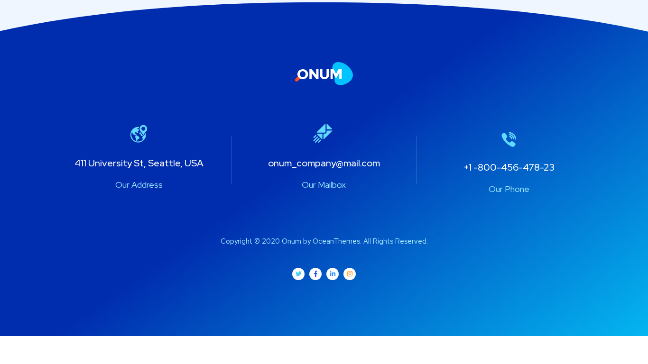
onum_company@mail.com (324, 163)
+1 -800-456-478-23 (509, 167)
